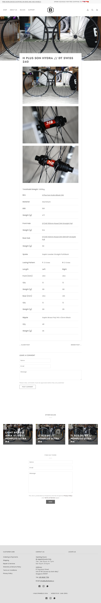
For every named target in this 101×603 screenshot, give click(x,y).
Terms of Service (50, 498)
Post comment (27, 387)
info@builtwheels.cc (47, 581)
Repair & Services (9, 564)
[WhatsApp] (47, 587)
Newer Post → (76, 345)
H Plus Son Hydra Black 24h (53, 195)
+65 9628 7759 (44, 577)
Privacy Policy (68, 496)
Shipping (6, 560)
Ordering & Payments (10, 557)
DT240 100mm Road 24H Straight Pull (57, 223)
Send (50, 502)
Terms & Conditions (10, 570)
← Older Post (24, 345)
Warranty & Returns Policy (12, 567)
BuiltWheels (39, 593)
